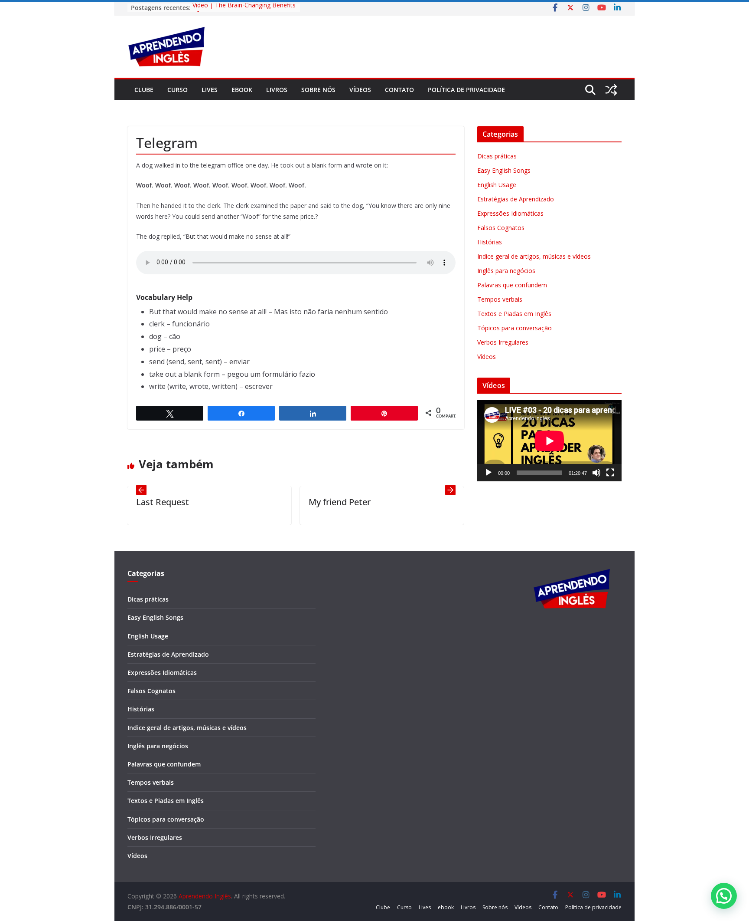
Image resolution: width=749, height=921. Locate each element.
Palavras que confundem (512, 285)
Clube (143, 90)
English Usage (496, 185)
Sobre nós (318, 90)
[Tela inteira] (610, 472)
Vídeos (360, 90)
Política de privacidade (466, 90)
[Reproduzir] (488, 472)
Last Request (141, 502)
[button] (724, 896)
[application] (549, 440)
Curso (177, 90)
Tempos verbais (499, 299)
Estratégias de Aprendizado (515, 199)
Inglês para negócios (506, 270)
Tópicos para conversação (514, 328)
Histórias (489, 242)
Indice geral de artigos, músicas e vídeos (534, 256)
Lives (210, 90)
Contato (399, 90)
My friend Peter (318, 502)
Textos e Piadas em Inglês (514, 313)
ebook (241, 90)
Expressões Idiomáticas (510, 213)
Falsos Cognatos (500, 228)
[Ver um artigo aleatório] (611, 89)
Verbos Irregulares (502, 342)
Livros (276, 90)
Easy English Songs (504, 170)
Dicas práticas (497, 156)
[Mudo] (596, 472)
